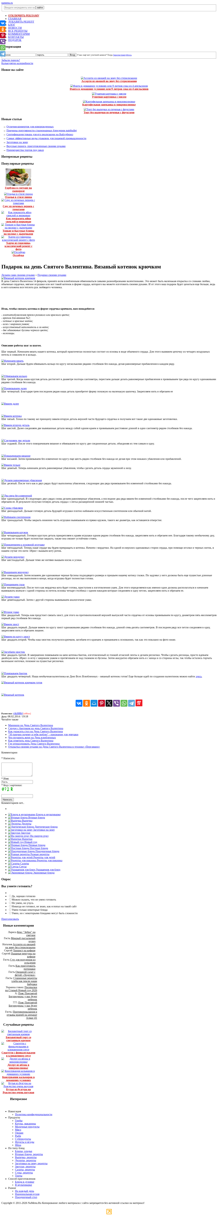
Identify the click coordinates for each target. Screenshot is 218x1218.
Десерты (26, 823)
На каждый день (24, 1191)
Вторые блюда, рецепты (29, 1154)
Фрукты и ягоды (24, 1142)
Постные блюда (38, 848)
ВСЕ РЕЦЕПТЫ (17, 30)
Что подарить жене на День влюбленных (32, 737)
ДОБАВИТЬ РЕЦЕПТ (21, 21)
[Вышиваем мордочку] (15, 572)
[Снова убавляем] (12, 507)
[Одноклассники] (86, 703)
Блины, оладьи (23, 1151)
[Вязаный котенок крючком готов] (21, 682)
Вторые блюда (36, 817)
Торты (18, 1175)
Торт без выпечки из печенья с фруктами (109, 112)
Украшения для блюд (47, 869)
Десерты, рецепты (25, 1160)
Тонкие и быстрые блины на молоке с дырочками (18, 232)
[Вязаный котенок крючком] (18, 278)
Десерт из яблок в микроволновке (18, 1066)
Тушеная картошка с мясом (109, 96)
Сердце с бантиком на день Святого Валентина (35, 728)
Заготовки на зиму (17, 142)
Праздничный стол (26, 1197)
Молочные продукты (27, 1126)
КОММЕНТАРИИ (19, 34)
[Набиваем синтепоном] (15, 517)
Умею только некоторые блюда (30, 909)
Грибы (18, 1120)
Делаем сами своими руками (18, 275)
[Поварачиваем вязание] (15, 455)
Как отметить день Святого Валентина (30, 740)
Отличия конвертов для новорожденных (30, 126)
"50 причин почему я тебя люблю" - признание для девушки (43, 734)
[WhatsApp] (124, 703)
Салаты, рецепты (25, 1169)
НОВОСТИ (15, 27)
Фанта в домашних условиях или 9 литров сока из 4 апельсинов (109, 88)
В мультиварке (23, 1184)
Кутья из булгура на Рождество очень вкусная (18, 1091)
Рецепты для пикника (49, 860)
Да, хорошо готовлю (23, 896)
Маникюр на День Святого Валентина (30, 725)
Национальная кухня (27, 1194)
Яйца (18, 1145)
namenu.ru (7, 2)
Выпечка (26, 820)
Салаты (24, 863)
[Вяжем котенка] (11, 416)
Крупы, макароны (25, 1123)
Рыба (18, 1135)
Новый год (30, 842)
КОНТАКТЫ (16, 37)
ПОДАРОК (14, 40)
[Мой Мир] (94, 703)
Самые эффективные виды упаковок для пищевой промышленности (46, 138)
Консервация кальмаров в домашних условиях (18, 1079)
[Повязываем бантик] (14, 673)
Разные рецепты (39, 854)
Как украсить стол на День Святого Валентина (35, 731)
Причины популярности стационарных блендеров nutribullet (41, 130)
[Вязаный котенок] (12, 694)
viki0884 (18, 713)
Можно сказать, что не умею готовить (34, 899)
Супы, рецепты (24, 1172)
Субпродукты (23, 1138)
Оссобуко (18, 255)
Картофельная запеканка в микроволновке (109, 104)
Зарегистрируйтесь (122, 55)
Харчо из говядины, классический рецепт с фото (18, 246)
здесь (199, 676)
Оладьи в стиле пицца (18, 197)
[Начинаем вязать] (12, 360)
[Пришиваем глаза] (13, 584)
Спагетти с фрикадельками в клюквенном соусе (18, 1054)
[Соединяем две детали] (15, 440)
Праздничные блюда (47, 851)
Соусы (22, 866)
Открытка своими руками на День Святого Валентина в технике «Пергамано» (54, 746)
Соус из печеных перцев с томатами (18, 208)
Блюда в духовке (24, 1181)
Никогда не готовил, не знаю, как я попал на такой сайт (44, 906)
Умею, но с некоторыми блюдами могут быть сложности (45, 913)
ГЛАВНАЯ (14, 18)
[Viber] (116, 703)
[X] (109, 703)
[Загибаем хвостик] (13, 651)
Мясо (18, 1129)
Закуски (25, 832)
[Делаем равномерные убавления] (21, 480)
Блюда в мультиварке (48, 814)
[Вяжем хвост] (10, 624)
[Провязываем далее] (14, 388)
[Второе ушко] (10, 612)
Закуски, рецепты (25, 1166)
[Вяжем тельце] (10, 465)
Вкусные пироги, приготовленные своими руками (36, 146)
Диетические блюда (46, 826)
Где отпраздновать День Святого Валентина (34, 743)
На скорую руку (39, 835)
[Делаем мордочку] (13, 556)
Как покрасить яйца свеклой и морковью (18, 220)
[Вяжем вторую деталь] (15, 425)
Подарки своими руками (51, 275)
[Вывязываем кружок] (14, 532)
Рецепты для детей (44, 857)
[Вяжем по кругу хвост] (15, 636)
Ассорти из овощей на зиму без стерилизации (109, 81)
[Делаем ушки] (10, 596)
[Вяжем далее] (10, 403)
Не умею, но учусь (22, 903)
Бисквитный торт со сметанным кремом (18, 1039)
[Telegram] (131, 703)
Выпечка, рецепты (26, 1157)
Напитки (26, 839)
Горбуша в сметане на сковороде (18, 189)
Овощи (19, 1132)
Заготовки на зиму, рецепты (31, 1163)
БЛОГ (11, 24)
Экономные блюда (43, 872)
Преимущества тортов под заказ (25, 150)
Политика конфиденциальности (33, 1114)
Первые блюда (36, 845)
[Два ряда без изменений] (16, 495)
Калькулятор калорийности (17, 63)
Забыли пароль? (10, 60)
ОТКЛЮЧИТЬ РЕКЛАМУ (23, 15)
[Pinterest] (101, 703)
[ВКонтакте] (79, 703)
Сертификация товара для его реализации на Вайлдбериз (39, 134)
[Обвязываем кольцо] (14, 376)
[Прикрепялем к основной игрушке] (23, 544)
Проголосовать (10, 919)
